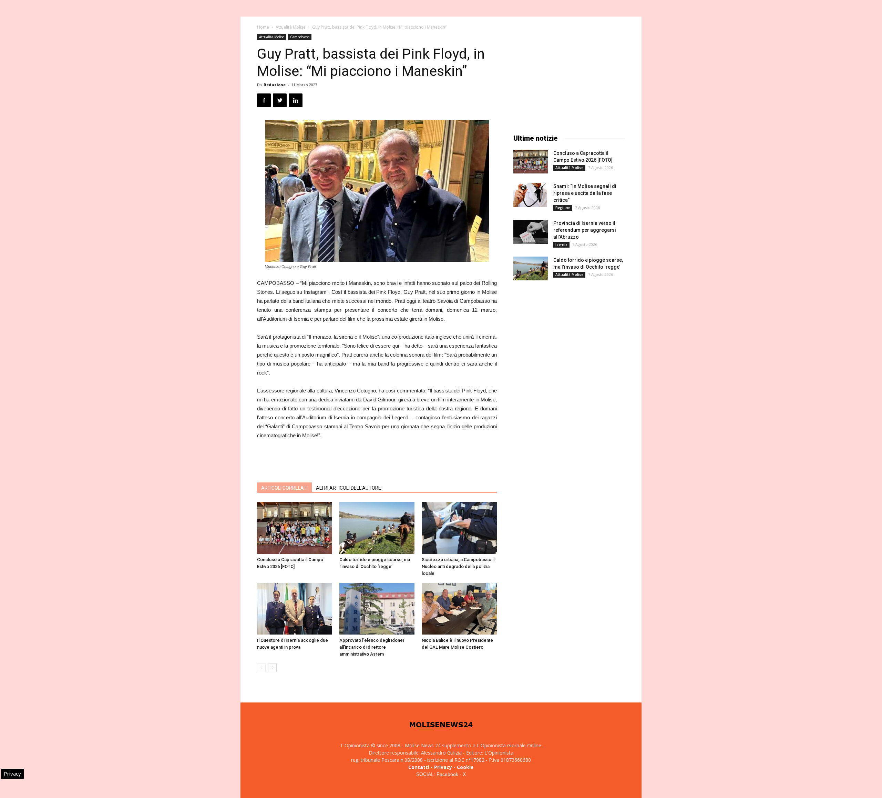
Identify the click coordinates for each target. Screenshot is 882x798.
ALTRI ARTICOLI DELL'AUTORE (348, 488)
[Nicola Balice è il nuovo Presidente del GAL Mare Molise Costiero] (459, 609)
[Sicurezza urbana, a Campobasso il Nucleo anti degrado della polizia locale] (459, 528)
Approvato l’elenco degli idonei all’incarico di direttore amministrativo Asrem (371, 647)
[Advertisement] (377, 459)
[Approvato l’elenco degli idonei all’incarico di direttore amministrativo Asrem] (376, 609)
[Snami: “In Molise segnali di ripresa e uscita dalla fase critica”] (530, 195)
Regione (562, 207)
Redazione (275, 84)
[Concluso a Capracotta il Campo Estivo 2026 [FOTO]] (294, 528)
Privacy (443, 767)
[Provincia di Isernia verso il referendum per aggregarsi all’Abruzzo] (530, 232)
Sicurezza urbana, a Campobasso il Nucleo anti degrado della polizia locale (458, 566)
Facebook (447, 774)
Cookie (465, 767)
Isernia (561, 244)
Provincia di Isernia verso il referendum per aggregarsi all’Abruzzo (584, 230)
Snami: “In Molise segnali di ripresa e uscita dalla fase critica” (584, 193)
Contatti (418, 767)
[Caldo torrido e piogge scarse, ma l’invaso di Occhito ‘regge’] (376, 528)
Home (263, 27)
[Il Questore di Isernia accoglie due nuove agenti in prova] (294, 609)
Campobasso (299, 36)
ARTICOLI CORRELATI (284, 488)
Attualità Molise (291, 27)
